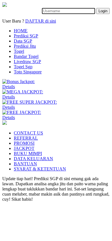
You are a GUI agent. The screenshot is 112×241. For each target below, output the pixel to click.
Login (103, 11)
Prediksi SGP (26, 35)
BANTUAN (25, 163)
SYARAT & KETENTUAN (40, 168)
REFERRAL (26, 138)
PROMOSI (24, 143)
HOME (21, 30)
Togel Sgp (23, 66)
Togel (19, 51)
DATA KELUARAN (33, 158)
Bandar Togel (26, 56)
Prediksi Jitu (25, 46)
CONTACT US (28, 132)
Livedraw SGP (27, 61)
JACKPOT (24, 148)
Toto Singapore (28, 71)
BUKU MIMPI (28, 153)
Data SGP (23, 41)
